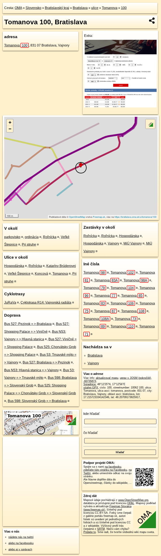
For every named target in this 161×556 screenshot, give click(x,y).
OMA (18, 8)
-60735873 (89, 381)
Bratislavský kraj (57, 8)
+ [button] (10, 122)
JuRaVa (10, 302)
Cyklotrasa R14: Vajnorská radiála (46, 302)
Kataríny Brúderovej (61, 266)
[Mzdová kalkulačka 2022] (120, 106)
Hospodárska (14, 266)
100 (124, 8)
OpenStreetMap (77, 216)
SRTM (101, 528)
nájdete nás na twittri (21, 537)
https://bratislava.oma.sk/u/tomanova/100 (135, 216)
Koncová (41, 273)
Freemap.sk (99, 216)
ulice (94, 8)
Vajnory (113, 243)
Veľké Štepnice (19, 273)
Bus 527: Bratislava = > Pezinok (46, 362)
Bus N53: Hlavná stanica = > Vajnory (31, 370)
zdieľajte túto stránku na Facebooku (105, 469)
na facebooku (113, 466)
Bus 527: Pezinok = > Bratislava (28, 324)
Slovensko (33, 8)
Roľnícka (49, 237)
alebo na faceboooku (21, 543)
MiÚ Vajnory (132, 243)
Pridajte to (89, 532)
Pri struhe (29, 244)
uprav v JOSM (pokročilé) (135, 377)
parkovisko (12, 237)
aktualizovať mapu (107, 377)
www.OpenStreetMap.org (133, 500)
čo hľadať (90, 433)
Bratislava (80, 8)
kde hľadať (91, 413)
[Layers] (150, 124)
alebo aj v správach (20, 549)
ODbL (130, 503)
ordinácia (32, 237)
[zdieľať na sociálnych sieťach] (152, 20)
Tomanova (109, 8)
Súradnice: (89, 384)
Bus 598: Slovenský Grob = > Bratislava (37, 401)
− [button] (10, 129)
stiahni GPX (90, 387)
